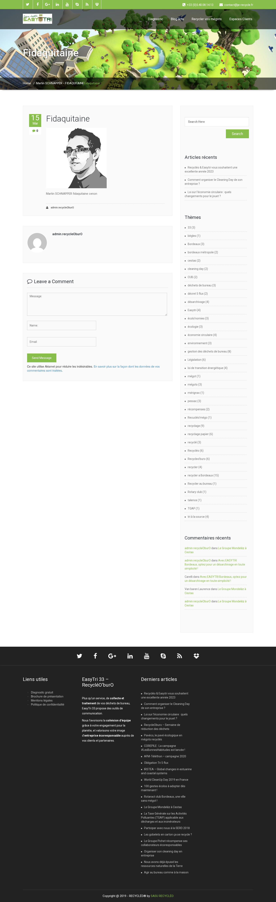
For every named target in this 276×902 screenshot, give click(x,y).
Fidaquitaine (68, 119)
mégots (193, 384)
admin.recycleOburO (62, 207)
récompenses (196, 409)
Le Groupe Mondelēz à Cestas (163, 807)
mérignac (194, 392)
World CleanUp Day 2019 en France (166, 779)
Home (27, 83)
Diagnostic (155, 19)
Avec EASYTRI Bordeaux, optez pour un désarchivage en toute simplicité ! (215, 564)
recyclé (192, 442)
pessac (192, 401)
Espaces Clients (240, 19)
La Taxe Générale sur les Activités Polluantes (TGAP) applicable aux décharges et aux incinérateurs (164, 817)
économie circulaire (200, 335)
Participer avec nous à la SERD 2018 (167, 828)
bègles (192, 235)
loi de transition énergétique (205, 368)
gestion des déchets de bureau (207, 351)
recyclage (194, 425)
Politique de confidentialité (47, 704)
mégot (192, 376)
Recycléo (193, 450)
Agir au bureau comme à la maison (166, 872)
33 (189, 227)
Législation (194, 359)
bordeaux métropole (201, 252)
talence (192, 500)
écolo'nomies (196, 318)
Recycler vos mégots (207, 19)
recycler (193, 467)
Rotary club (195, 492)
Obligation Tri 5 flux (156, 762)
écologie (193, 326)
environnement (197, 343)
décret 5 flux (195, 293)
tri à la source (196, 516)
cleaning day (196, 268)
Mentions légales (42, 700)
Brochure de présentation (47, 696)
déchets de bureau (200, 285)
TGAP (191, 508)
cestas (192, 260)
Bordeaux (194, 244)
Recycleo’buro (196, 458)
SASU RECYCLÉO (162, 896)
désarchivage (196, 301)
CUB (190, 277)
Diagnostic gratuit (42, 692)
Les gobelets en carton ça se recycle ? (168, 834)
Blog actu (177, 19)
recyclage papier (198, 434)
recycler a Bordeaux (200, 475)
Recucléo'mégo (197, 417)
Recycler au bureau (200, 483)
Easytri (192, 310)
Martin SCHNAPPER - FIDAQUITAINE (60, 83)
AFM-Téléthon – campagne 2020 (165, 756)
